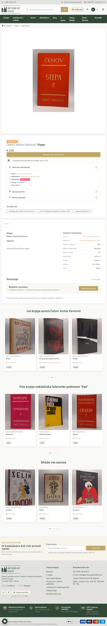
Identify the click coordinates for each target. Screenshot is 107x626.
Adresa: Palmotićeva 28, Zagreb (86, 578)
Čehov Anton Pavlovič (24, 174)
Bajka (41, 510)
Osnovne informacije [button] (21, 167)
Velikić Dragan (44, 432)
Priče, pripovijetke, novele (49, 359)
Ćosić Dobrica (43, 507)
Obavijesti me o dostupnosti (53, 154)
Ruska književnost (54, 362)
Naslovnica (7, 26)
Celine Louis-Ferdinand (13, 507)
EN (97, 9)
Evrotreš (76, 510)
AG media (27, 622)
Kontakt (98, 18)
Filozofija (78, 438)
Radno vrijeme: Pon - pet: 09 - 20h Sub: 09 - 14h (88, 582)
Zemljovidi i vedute (18, 19)
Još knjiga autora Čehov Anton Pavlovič (21, 211)
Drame (75, 359)
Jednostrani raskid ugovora (57, 587)
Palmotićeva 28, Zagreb (72, 2)
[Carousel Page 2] (54, 377)
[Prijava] (87, 9)
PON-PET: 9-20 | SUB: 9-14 (96, 2)
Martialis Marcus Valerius (14, 432)
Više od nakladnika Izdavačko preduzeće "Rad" (54, 211)
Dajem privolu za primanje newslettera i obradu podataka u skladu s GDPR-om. (71, 552)
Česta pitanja (85, 19)
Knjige (6, 18)
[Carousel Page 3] (54, 528)
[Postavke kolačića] (5, 621)
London (8, 510)
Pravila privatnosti (39, 624)
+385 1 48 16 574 (10, 2)
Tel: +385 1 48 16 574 (81, 572)
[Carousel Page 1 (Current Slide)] (52, 377)
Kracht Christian (78, 507)
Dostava (49, 572)
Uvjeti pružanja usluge (51, 624)
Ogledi (75, 434)
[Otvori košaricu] (103, 9)
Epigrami (9, 434)
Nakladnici (44, 18)
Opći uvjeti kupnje (53, 578)
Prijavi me (96, 548)
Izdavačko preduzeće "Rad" (30, 177)
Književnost (25, 26)
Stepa (8, 359)
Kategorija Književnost (82, 211)
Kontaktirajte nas (53, 594)
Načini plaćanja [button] (18, 197)
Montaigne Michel (79, 432)
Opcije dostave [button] (18, 192)
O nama (63, 19)
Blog (55, 18)
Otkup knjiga (72, 19)
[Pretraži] (64, 9)
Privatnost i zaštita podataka (54, 582)
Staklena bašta (45, 434)
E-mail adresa (51, 544)
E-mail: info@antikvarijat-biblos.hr (87, 575)
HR (93, 9)
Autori (33, 18)
